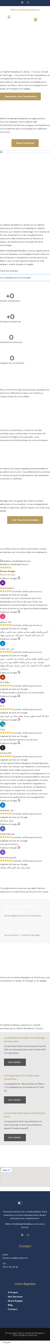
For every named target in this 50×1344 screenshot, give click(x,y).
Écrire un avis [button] (7, 574)
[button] (35, 20)
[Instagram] (28, 2)
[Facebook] (22, 2)
